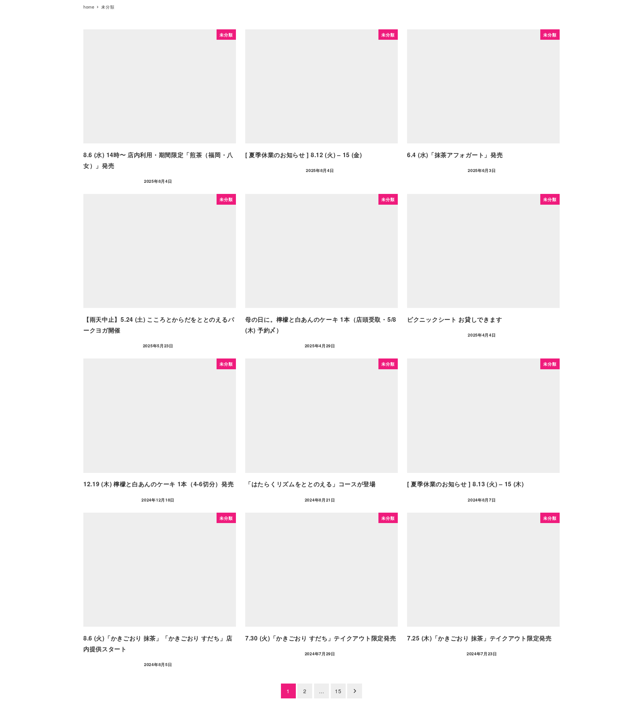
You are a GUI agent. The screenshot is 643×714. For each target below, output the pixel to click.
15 (338, 691)
